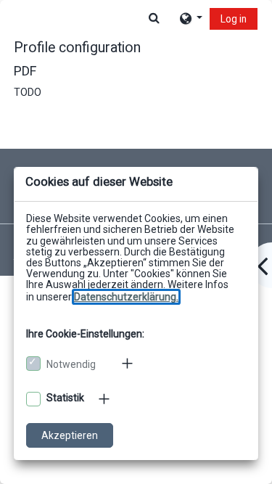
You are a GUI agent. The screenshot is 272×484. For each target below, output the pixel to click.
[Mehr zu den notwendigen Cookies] (128, 363)
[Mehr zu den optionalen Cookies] (105, 399)
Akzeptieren (69, 435)
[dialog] (136, 242)
